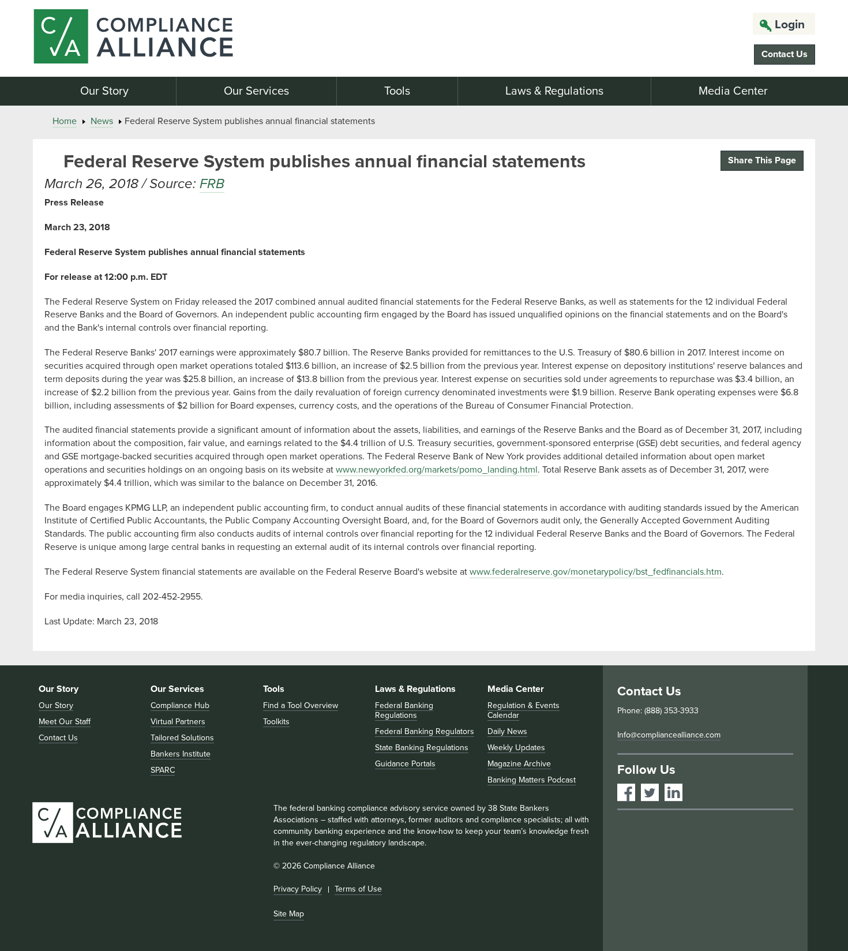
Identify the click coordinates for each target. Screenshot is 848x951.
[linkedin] (673, 793)
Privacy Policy (297, 889)
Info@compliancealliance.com (669, 735)
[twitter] (650, 793)
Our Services (256, 91)
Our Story (104, 91)
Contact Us (784, 54)
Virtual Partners (178, 722)
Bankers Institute (181, 754)
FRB (212, 183)
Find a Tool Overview (300, 705)
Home (64, 121)
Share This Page (762, 160)
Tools (397, 91)
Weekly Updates (516, 747)
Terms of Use (358, 889)
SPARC (163, 770)
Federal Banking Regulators (424, 731)
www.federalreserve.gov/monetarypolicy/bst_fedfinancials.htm (596, 572)
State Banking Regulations (421, 747)
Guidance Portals (405, 764)
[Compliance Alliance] (157, 38)
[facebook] (626, 793)
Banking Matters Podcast (531, 780)
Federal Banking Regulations (404, 710)
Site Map (288, 914)
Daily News (507, 731)
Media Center (733, 91)
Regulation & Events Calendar (523, 710)
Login (790, 24)
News (102, 121)
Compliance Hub (180, 705)
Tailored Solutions (182, 738)
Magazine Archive (519, 764)
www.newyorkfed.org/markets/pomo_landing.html (437, 470)
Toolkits (276, 722)
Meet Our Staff (65, 722)
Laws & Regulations (554, 91)
